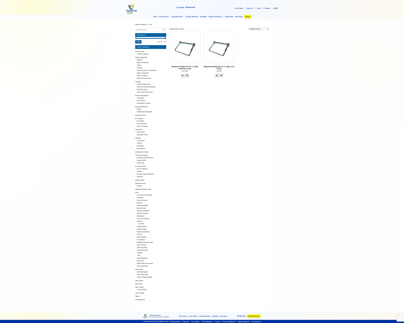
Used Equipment (142, 258)
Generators (139, 129)
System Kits (140, 163)
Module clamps (142, 229)
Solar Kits (140, 176)
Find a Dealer (239, 8)
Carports (138, 82)
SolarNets (203, 16)
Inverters (140, 221)
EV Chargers (139, 118)
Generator (186, 321)
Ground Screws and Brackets (146, 87)
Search (163, 29)
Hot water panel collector (145, 157)
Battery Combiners (215, 16)
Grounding (140, 98)
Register (267, 8)
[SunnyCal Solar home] (145, 316)
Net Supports (141, 148)
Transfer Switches (191, 16)
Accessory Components (144, 195)
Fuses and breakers (143, 218)
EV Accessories (142, 123)
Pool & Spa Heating (141, 155)
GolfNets (138, 138)
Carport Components (143, 84)
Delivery (139, 186)
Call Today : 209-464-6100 (186, 7)
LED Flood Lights (142, 272)
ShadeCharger (140, 180)
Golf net (139, 143)
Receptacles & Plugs (143, 103)
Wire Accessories (142, 266)
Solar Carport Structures (145, 92)
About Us (250, 8)
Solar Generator (142, 247)
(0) (277, 8)
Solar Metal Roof (142, 250)
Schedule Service (253, 316)
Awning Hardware (142, 205)
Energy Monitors (140, 115)
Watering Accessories (144, 78)
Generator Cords (142, 135)
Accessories (141, 132)
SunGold (141, 224)
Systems (139, 253)
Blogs (248, 16)
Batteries (140, 60)
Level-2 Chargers (142, 126)
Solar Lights (139, 269)
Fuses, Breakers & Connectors (147, 70)
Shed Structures (140, 183)
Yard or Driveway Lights (144, 277)
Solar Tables (139, 280)
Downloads (229, 16)
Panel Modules (142, 237)
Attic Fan (139, 203)
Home (155, 16)
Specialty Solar (177, 16)
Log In (259, 8)
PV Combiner (141, 240)
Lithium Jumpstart (142, 73)
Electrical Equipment (142, 95)
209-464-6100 (241, 316)
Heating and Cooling (141, 152)
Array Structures (142, 200)
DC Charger (140, 121)
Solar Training (139, 293)
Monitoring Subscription (144, 112)
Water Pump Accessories (145, 263)
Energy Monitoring (141, 107)
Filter (138, 42)
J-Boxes (139, 171)
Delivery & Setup (142, 213)
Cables (139, 65)
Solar (137, 192)
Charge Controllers (143, 211)
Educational (140, 216)
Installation (140, 146)
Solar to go (138, 284)
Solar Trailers (139, 287)
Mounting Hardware (143, 232)
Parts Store (239, 16)
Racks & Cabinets (142, 75)
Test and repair (142, 289)
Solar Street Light (142, 274)
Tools (138, 255)
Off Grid (139, 234)
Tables (137, 296)
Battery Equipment (141, 57)
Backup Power (140, 51)
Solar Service (163, 16)
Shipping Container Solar (143, 189)
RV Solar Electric (140, 166)
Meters (139, 109)
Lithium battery (142, 226)
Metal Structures (142, 89)
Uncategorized (140, 299)
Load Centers (141, 100)
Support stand (141, 160)
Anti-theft (140, 197)
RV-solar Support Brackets (145, 174)
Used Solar (140, 261)
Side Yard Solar (142, 245)
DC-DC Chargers (142, 169)
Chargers (140, 68)
